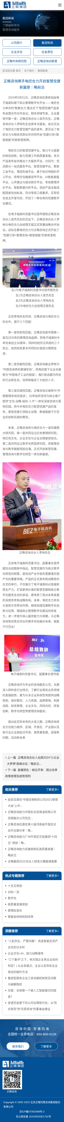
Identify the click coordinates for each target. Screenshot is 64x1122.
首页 (18, 70)
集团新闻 (47, 42)
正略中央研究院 (17, 61)
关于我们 (29, 70)
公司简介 (16, 42)
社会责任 (47, 52)
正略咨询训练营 (47, 61)
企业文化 (16, 52)
